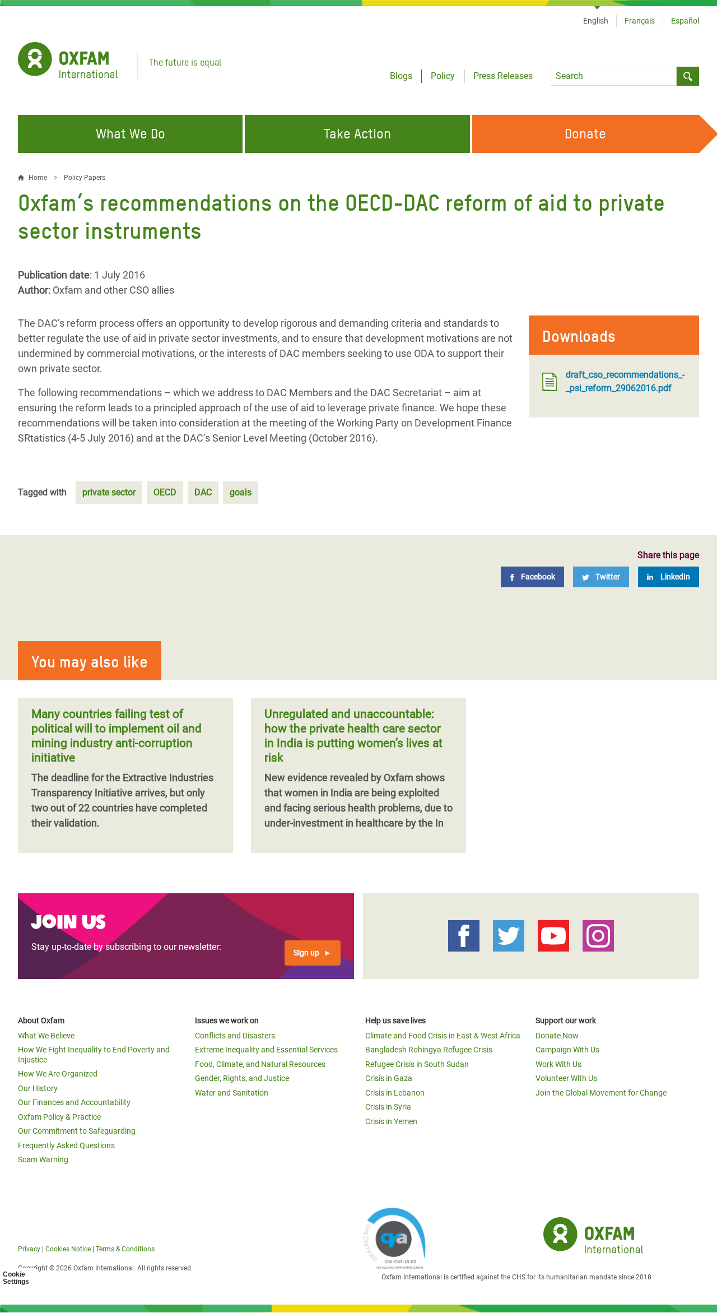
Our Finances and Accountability (74, 1102)
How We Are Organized (57, 1073)
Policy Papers (84, 178)
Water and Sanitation (231, 1092)
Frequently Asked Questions (66, 1145)
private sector (109, 492)
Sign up (306, 952)
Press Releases (503, 76)
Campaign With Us (567, 1049)
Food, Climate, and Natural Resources (260, 1064)
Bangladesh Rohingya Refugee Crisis (428, 1049)
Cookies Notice (68, 1249)
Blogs (401, 76)
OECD (164, 492)
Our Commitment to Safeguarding (77, 1130)
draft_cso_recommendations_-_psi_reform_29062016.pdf (625, 381)
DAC (203, 492)
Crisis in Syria (388, 1106)
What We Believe (46, 1035)
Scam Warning (43, 1159)
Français (640, 20)
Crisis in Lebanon (395, 1092)
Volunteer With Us (566, 1078)
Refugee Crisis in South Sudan (417, 1064)
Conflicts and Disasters (235, 1035)
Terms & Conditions (125, 1249)
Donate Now (557, 1035)
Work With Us (558, 1064)
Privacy (29, 1249)
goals (241, 492)
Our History (38, 1088)
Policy (443, 76)
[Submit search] (688, 76)
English (595, 20)
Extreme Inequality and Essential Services (266, 1049)
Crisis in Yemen (391, 1121)
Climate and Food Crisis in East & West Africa (442, 1035)
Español (685, 20)
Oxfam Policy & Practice (59, 1116)
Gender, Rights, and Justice (242, 1078)
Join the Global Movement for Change (601, 1092)
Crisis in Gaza (388, 1078)
